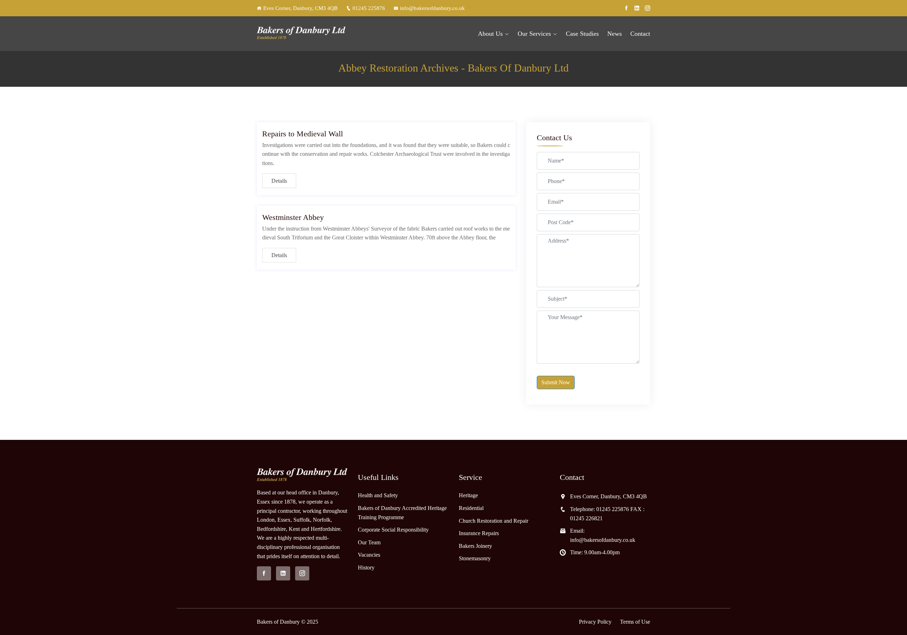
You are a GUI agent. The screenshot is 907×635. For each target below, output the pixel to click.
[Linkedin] (637, 8)
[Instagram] (647, 8)
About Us (490, 33)
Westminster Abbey (293, 217)
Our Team (369, 542)
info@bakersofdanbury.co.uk (432, 8)
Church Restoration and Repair (493, 521)
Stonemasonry (475, 558)
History (366, 568)
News (614, 33)
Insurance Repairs (479, 533)
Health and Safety (378, 495)
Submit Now (555, 382)
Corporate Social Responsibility (393, 530)
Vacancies (369, 555)
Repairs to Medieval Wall (302, 133)
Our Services (534, 33)
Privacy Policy (595, 622)
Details (279, 181)
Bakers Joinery (475, 546)
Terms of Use (635, 622)
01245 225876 (369, 8)
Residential (471, 508)
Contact (640, 33)
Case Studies (582, 33)
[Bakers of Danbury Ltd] (302, 34)
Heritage (468, 495)
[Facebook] (626, 8)
